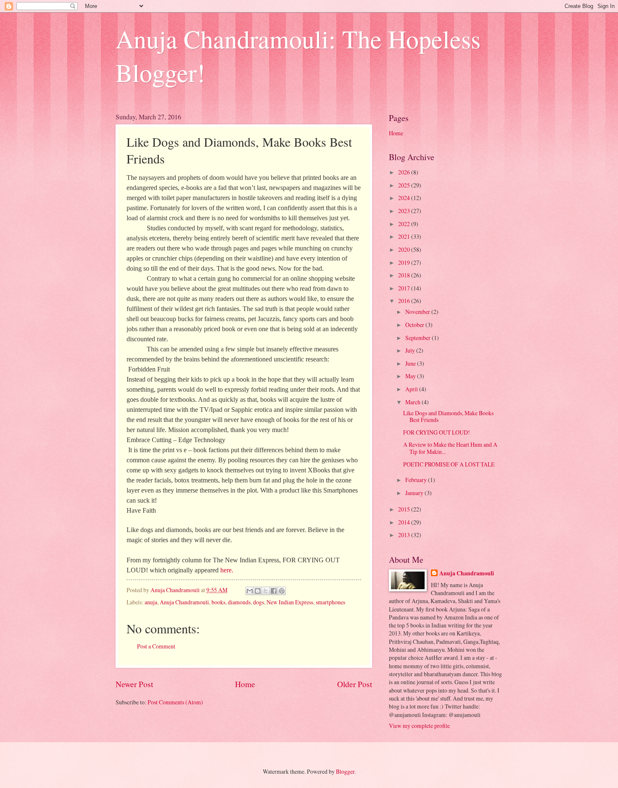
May (411, 376)
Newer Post (134, 684)
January (415, 493)
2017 (404, 288)
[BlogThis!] (258, 591)
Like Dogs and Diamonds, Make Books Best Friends (448, 416)
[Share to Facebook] (273, 591)
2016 (404, 301)
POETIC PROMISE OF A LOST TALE (448, 464)
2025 (404, 185)
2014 (404, 522)
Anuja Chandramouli (184, 602)
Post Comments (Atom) (175, 702)
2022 (404, 224)
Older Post (354, 684)
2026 (404, 172)
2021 (404, 236)
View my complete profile (419, 726)
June (411, 363)
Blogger (345, 771)
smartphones (330, 602)
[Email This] (250, 591)
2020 (404, 249)
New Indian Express (290, 602)
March (413, 402)
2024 (404, 198)
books (218, 602)
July (410, 350)
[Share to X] (265, 591)
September (418, 338)
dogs (258, 602)
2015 (404, 509)
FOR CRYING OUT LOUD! (436, 432)
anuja (151, 602)
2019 (404, 262)
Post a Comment (156, 646)
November (418, 312)
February (416, 480)
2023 (404, 211)
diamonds (239, 602)
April (412, 389)
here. (227, 570)
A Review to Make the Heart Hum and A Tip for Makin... (450, 448)
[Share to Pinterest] (281, 591)
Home (245, 684)
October (415, 325)
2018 (404, 275)
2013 (404, 535)
